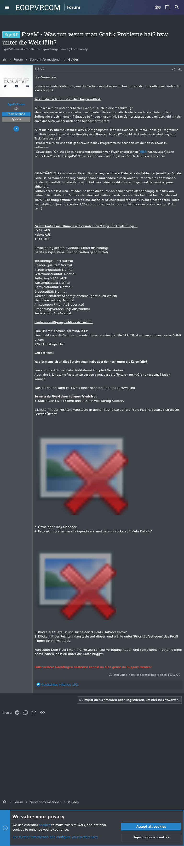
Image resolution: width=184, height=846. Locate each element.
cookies (44, 825)
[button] (7, 7)
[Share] (173, 69)
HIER (143, 151)
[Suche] (177, 7)
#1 (180, 69)
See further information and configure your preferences (55, 837)
